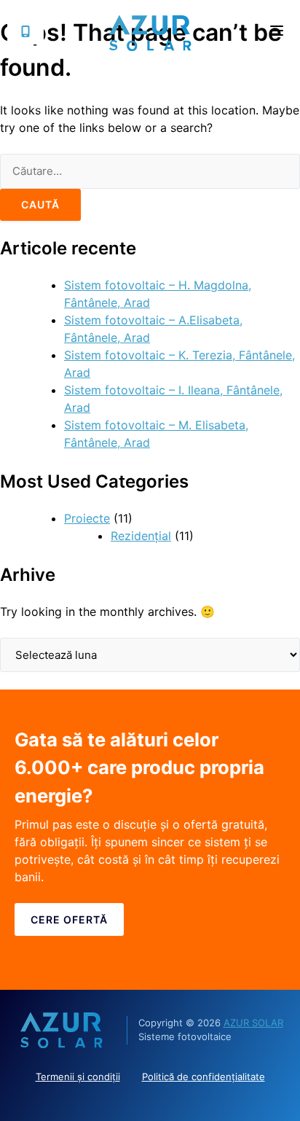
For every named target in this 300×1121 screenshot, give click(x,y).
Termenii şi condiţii (78, 1076)
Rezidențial (141, 535)
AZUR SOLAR (253, 1022)
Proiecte (87, 518)
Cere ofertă (69, 919)
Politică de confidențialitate (203, 1076)
